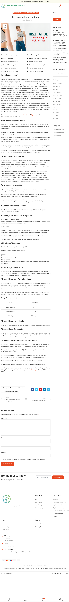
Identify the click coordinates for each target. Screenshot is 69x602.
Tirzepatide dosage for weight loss (13, 387)
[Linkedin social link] (44, 389)
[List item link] (10, 58)
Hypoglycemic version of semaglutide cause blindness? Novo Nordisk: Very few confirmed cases (60, 60)
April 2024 (55, 118)
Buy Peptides (38, 502)
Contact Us (38, 524)
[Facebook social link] (32, 389)
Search (55, 12)
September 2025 (57, 83)
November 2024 (57, 98)
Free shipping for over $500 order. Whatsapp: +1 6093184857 (35, 1)
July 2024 (55, 110)
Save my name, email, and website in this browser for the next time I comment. (24, 459)
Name (3, 438)
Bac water (55, 499)
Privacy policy (5, 526)
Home (37, 499)
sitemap (65, 560)
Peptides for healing (58, 508)
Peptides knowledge (32, 12)
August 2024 (56, 107)
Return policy (5, 529)
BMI (41, 189)
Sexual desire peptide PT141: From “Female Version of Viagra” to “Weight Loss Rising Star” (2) (60, 34)
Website (3, 452)
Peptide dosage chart (19, 12)
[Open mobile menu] (67, 5)
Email (3, 445)
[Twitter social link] (36, 389)
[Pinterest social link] (40, 389)
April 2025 (55, 89)
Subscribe (58, 477)
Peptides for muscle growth (60, 502)
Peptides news (57, 135)
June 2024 (56, 113)
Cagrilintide (45, 560)
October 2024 (56, 101)
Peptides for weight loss (59, 505)
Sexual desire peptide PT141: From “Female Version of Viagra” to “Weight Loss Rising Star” (60, 43)
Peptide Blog (38, 505)
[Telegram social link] (48, 389)
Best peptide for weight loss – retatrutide (60, 53)
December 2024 (57, 95)
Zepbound (33, 115)
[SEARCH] (67, 573)
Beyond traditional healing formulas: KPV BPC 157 (60, 49)
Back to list (25, 399)
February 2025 (57, 92)
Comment (4, 418)
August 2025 (56, 86)
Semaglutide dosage (31, 370)
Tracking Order (39, 526)
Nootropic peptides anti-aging (61, 510)
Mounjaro (25, 115)
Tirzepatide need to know (10, 391)
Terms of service (6, 524)
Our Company (39, 508)
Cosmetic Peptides (58, 513)
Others (55, 516)
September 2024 (57, 104)
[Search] (63, 5)
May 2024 (55, 115)
